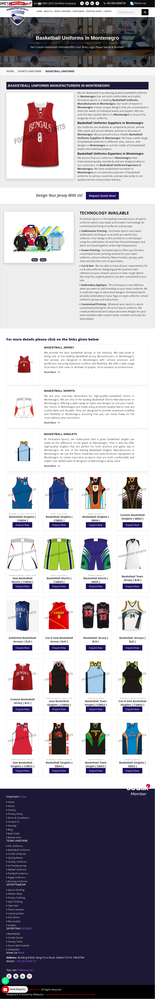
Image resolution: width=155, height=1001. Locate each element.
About (10, 805)
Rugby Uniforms (16, 877)
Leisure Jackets (15, 913)
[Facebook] (82, 3)
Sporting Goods (94, 11)
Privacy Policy (15, 813)
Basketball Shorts (59, 390)
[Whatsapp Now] (5, 981)
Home (39, 11)
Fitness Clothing (16, 897)
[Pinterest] (97, 3)
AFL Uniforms (15, 845)
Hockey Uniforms (17, 861)
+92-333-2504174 (116, 3)
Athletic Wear (14, 893)
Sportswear (78, 11)
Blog (10, 829)
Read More (50, 372)
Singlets (11, 925)
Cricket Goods (15, 937)
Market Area (14, 837)
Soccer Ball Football (18, 945)
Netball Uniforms (16, 869)
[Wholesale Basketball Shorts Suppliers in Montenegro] (24, 408)
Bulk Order (13, 833)
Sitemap (11, 825)
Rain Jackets (14, 921)
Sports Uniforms (62, 11)
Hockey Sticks (15, 941)
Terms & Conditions (18, 817)
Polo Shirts (13, 917)
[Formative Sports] (17, 13)
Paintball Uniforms (17, 873)
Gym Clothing (15, 901)
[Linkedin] (92, 3)
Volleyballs (13, 949)
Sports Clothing (15, 889)
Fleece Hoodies (15, 909)
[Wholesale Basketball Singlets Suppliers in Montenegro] (24, 451)
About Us (48, 11)
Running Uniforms (17, 881)
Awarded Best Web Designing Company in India (70, 994)
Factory (11, 809)
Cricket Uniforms (16, 853)
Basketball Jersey (59, 347)
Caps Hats (12, 905)
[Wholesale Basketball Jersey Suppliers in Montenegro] (24, 364)
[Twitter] (87, 3)
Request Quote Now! (102, 196)
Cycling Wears (15, 857)
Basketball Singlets (60, 434)
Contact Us (13, 821)
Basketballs (13, 933)
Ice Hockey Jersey (16, 865)
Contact (107, 11)
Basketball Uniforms (18, 849)
